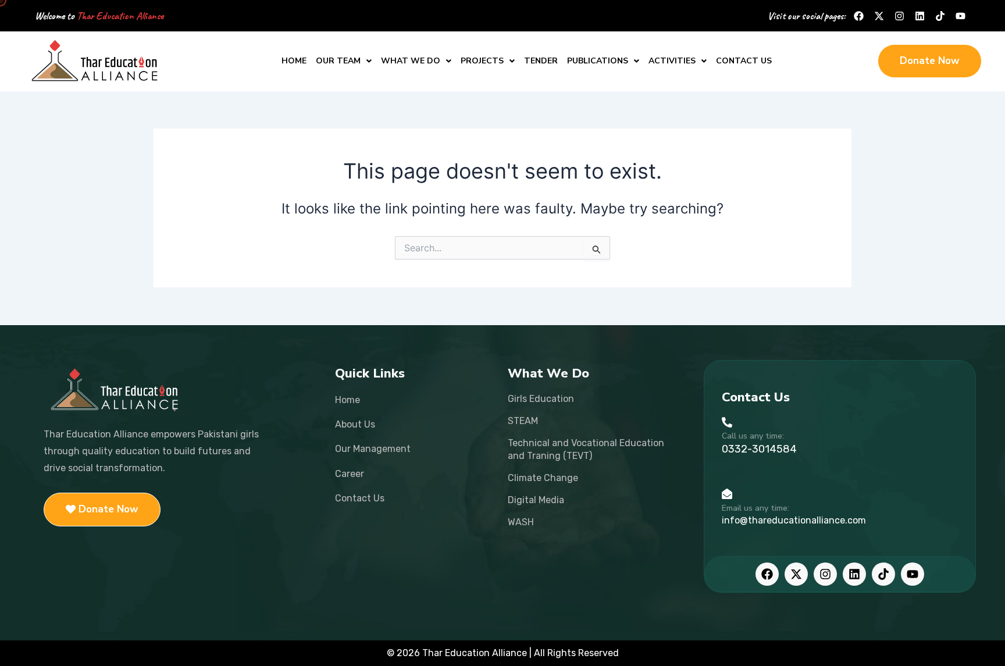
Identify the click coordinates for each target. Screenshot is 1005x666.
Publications (597, 60)
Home (294, 60)
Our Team (338, 60)
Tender (541, 60)
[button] (343, 61)
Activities (672, 60)
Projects (482, 60)
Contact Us (744, 60)
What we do (410, 60)
